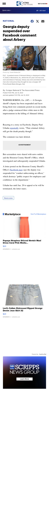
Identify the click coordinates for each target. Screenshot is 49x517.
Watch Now (42, 3)
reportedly (14, 127)
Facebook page (16, 169)
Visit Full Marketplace (38, 214)
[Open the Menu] (4, 4)
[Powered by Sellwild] (42, 354)
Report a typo (8, 198)
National (8, 21)
